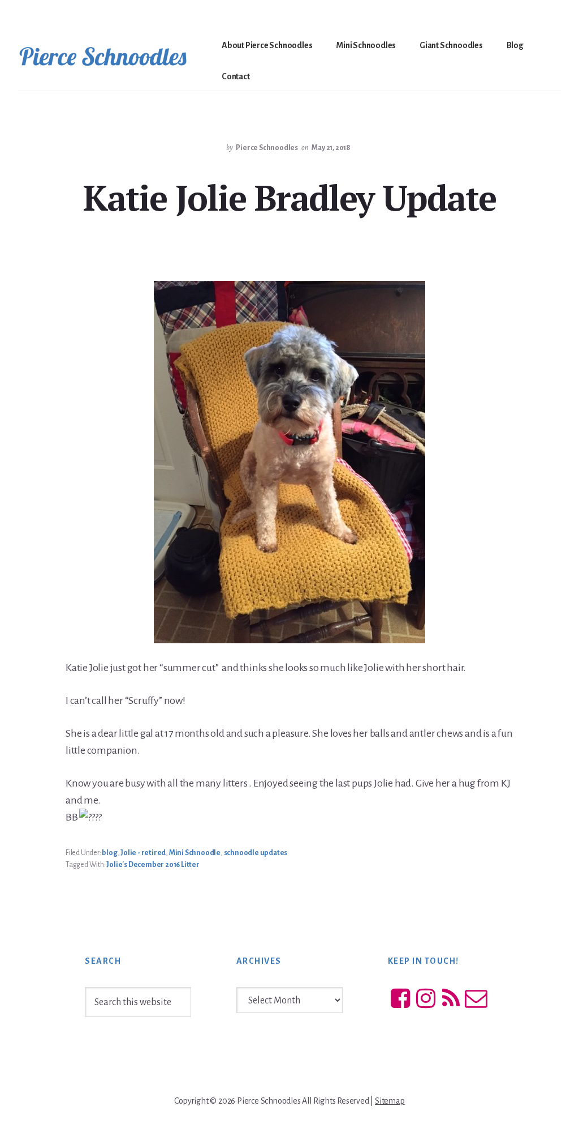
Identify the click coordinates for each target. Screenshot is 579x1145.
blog (109, 853)
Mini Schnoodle (195, 853)
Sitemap (390, 1100)
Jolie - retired (143, 853)
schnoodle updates (256, 853)
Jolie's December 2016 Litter (152, 865)
